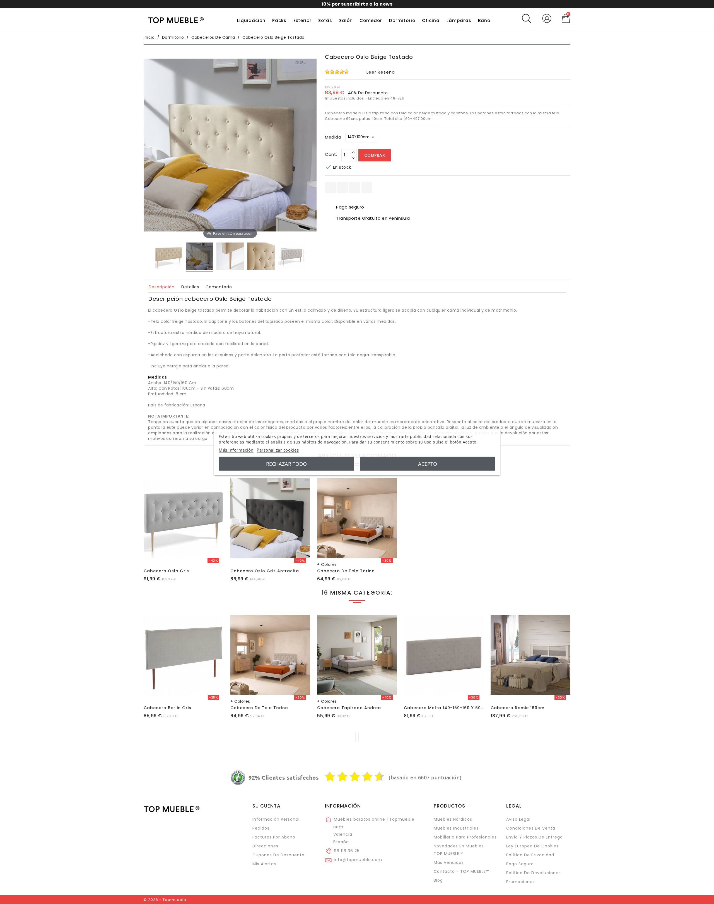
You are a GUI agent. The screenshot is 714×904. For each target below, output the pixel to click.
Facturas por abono (273, 837)
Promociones (520, 881)
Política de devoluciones (533, 873)
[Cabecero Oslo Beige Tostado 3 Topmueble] (261, 257)
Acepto (427, 463)
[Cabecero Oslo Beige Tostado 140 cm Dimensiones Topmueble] (291, 257)
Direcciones (265, 846)
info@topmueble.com (358, 859)
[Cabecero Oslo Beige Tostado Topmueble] (199, 257)
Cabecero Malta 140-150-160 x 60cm (446, 708)
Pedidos (260, 828)
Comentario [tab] (219, 287)
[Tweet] (354, 187)
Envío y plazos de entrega (534, 837)
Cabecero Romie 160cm (517, 708)
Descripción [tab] (162, 287)
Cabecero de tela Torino (346, 571)
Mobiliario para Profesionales (465, 837)
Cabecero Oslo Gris (166, 571)
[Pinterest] (366, 187)
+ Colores (327, 564)
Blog (438, 880)
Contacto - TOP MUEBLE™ (461, 871)
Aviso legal (518, 819)
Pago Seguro (520, 864)
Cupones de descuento (278, 855)
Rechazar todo (286, 463)
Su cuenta (266, 806)
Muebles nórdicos (453, 819)
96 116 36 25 (347, 851)
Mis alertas (264, 864)
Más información (236, 449)
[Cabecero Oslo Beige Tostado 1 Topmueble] (168, 257)
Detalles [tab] (190, 287)
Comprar (374, 155)
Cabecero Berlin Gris (167, 708)
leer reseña (380, 72)
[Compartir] (330, 187)
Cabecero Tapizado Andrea (349, 708)
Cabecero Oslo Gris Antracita (264, 571)
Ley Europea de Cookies (532, 846)
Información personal (276, 819)
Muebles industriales (456, 828)
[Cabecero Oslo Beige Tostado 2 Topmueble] (230, 257)
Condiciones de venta (530, 828)
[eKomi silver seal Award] (237, 777)
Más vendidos (449, 862)
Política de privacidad (530, 855)
